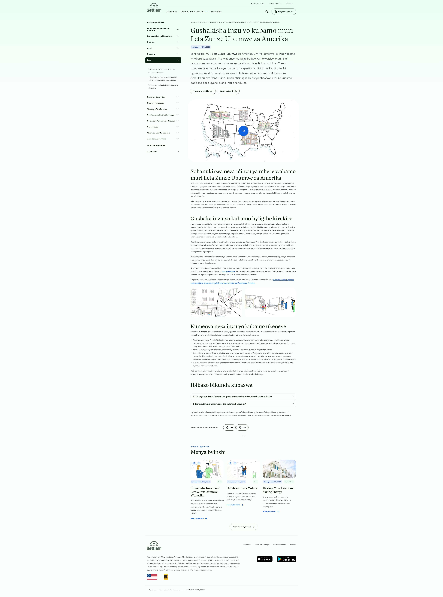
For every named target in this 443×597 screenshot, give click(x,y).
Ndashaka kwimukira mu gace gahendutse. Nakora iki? (219, 403)
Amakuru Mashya (257, 3)
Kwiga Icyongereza (155, 103)
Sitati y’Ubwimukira (156, 145)
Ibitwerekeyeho (275, 3)
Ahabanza (172, 11)
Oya (244, 427)
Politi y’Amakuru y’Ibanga (196, 590)
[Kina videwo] (243, 131)
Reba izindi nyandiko (241, 527)
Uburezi (150, 42)
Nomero (289, 3)
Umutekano (152, 127)
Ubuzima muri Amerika (192, 11)
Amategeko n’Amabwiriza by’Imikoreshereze (165, 590)
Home (193, 22)
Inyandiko (216, 11)
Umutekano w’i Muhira (242, 488)
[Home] (154, 7)
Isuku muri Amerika (156, 97)
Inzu (149, 60)
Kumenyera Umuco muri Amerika (158, 29)
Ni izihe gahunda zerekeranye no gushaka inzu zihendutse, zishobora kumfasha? (232, 396)
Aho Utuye (152, 152)
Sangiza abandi (226, 91)
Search (267, 12)
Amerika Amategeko (156, 139)
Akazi (149, 48)
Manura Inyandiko (201, 91)
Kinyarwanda (284, 11)
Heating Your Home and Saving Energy (279, 489)
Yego (232, 427)
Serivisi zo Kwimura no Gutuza (161, 121)
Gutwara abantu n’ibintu (158, 133)
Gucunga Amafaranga (157, 109)
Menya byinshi (197, 518)
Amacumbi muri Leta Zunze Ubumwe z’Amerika (163, 86)
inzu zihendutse (228, 271)
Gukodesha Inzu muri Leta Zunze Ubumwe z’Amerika (161, 71)
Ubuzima (151, 54)
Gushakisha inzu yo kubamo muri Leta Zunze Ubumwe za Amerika (163, 79)
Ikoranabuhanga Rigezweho (159, 36)
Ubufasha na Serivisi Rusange (160, 115)
